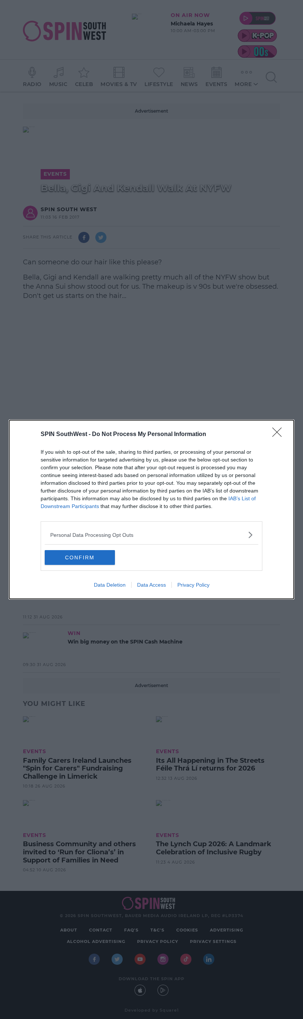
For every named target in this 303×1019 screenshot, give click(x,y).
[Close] (279, 435)
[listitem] (151, 535)
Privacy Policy (193, 585)
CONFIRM (80, 557)
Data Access (151, 585)
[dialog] (151, 509)
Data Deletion (110, 585)
